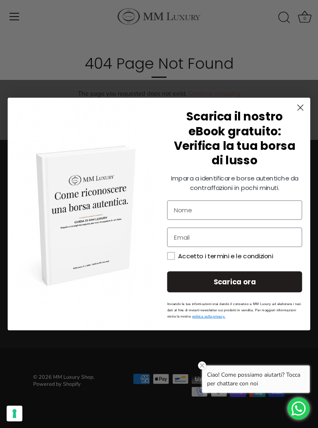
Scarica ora (235, 281)
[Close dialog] (300, 108)
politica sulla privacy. (209, 316)
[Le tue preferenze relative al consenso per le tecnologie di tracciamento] (14, 413)
